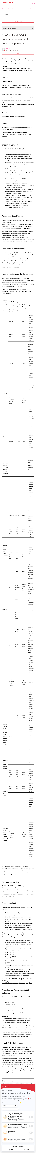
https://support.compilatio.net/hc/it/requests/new (20, 1034)
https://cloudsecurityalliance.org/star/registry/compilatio (17, 983)
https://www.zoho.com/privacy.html (31, 544)
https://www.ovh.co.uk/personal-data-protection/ (31, 323)
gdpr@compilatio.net (22, 1036)
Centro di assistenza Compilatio (9, 8)
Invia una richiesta (18, 21)
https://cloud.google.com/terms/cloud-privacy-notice (31, 532)
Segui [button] (18, 53)
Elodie (8, 48)
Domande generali (23, 8)
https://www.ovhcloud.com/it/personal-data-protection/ (30, 574)
